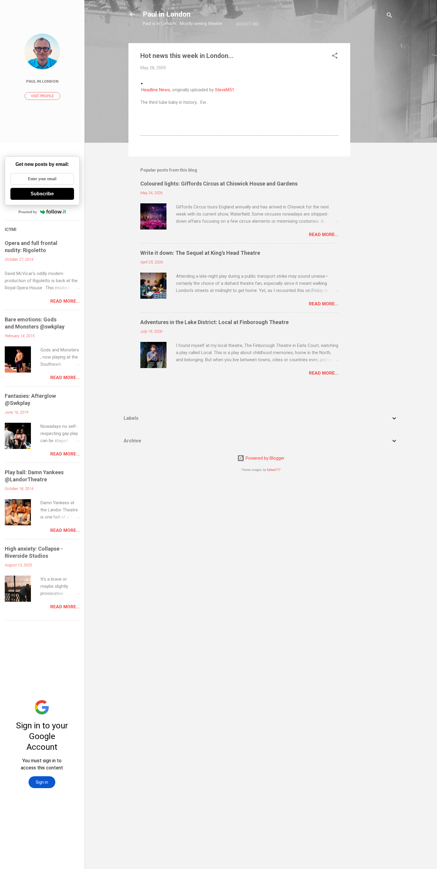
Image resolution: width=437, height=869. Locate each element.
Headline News (155, 89)
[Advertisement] (374, 132)
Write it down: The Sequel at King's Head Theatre (200, 253)
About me (247, 24)
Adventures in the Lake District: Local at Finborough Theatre (214, 322)
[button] (334, 56)
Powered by (27, 212)
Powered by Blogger (264, 458)
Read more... (323, 234)
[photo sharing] (141, 82)
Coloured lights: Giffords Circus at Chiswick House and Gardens (219, 183)
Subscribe (42, 193)
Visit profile (42, 96)
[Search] (389, 16)
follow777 (274, 470)
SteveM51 (224, 89)
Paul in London (167, 14)
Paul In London (42, 81)
